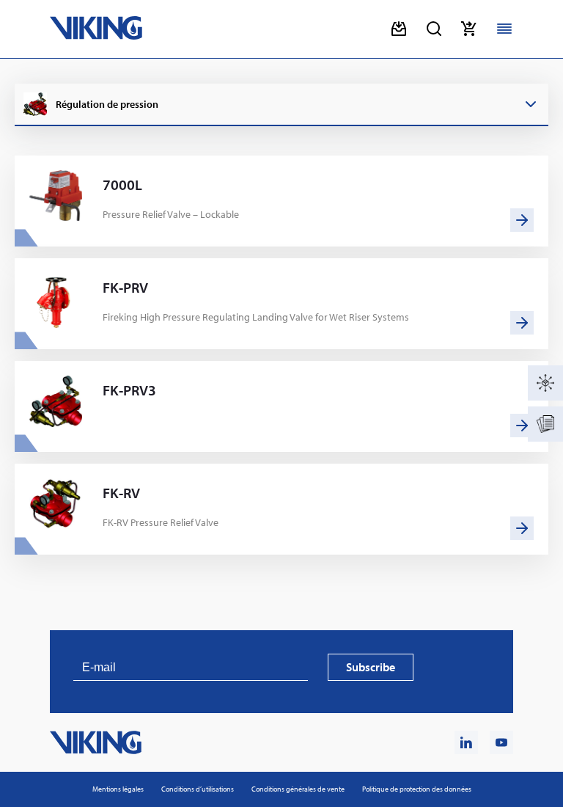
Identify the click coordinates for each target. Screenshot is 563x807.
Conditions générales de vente (298, 789)
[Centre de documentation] (545, 424)
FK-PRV (125, 287)
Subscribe (370, 667)
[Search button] (434, 28)
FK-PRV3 (129, 390)
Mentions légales (118, 789)
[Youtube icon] (501, 742)
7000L (122, 185)
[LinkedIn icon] (466, 742)
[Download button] (399, 28)
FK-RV (121, 493)
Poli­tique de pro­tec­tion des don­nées (416, 789)
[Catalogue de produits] (545, 383)
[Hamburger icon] (504, 28)
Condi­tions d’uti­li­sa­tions (197, 789)
